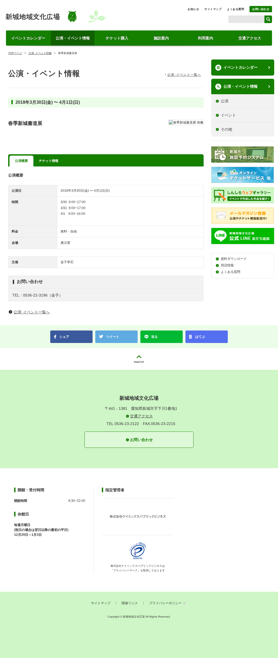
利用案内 (205, 38)
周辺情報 (227, 265)
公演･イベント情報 (40, 53)
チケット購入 (117, 38)
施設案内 (161, 38)
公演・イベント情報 (73, 38)
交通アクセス (249, 38)
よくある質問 (235, 9)
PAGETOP (139, 359)
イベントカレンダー (28, 38)
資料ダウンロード (234, 259)
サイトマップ (213, 9)
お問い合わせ (260, 9)
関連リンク (130, 603)
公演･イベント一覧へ (184, 75)
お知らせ (193, 9)
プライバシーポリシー (165, 603)
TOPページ (15, 53)
